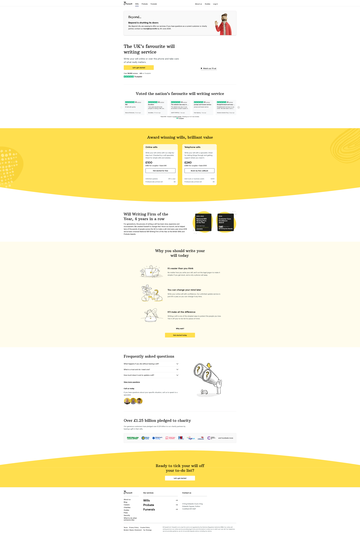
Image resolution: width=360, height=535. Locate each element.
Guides (207, 4)
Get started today (180, 335)
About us (198, 4)
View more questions (132, 382)
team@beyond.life (150, 28)
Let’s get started (139, 67)
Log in (215, 4)
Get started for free (160, 170)
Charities (127, 507)
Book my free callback (199, 170)
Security (127, 515)
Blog (125, 502)
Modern (133, 530)
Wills (137, 4)
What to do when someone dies (130, 519)
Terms (126, 527)
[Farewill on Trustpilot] (133, 76)
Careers (127, 505)
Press (126, 513)
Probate (145, 4)
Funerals (154, 4)
